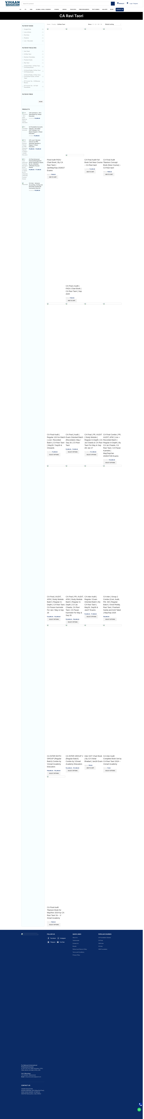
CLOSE (41, 2)
